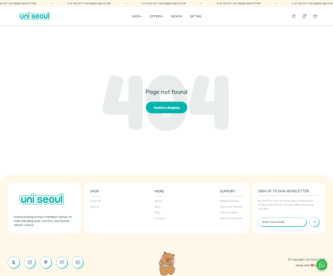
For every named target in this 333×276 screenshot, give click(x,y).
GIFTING (195, 16)
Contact (160, 218)
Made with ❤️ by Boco (310, 265)
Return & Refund (231, 218)
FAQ (157, 212)
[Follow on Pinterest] (45, 262)
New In (176, 16)
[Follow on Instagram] (29, 262)
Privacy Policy (229, 212)
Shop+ (137, 16)
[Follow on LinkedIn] (77, 262)
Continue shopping (167, 107)
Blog (157, 206)
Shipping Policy (230, 201)
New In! (95, 206)
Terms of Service (231, 206)
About (159, 201)
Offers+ (156, 16)
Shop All (95, 201)
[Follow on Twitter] (13, 262)
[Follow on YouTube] (62, 262)
